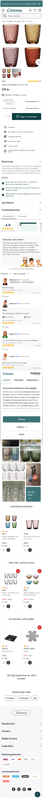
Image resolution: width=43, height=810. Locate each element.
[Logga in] (30, 10)
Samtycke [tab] (7, 380)
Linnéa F (12, 356)
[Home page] (14, 11)
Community (22, 216)
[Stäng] (39, 3)
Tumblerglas (24, 698)
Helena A (12, 303)
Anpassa (20, 427)
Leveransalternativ (31, 101)
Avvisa (21, 434)
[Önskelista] (35, 10)
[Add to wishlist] (38, 62)
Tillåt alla (21, 419)
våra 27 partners (15, 392)
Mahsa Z (12, 280)
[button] (5, 15)
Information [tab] (18, 380)
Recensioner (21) (9, 216)
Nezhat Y (12, 334)
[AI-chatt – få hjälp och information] (37, 794)
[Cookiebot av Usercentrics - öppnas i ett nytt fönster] (30, 373)
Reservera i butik (31, 108)
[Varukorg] (39, 10)
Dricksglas (10, 698)
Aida (35, 698)
